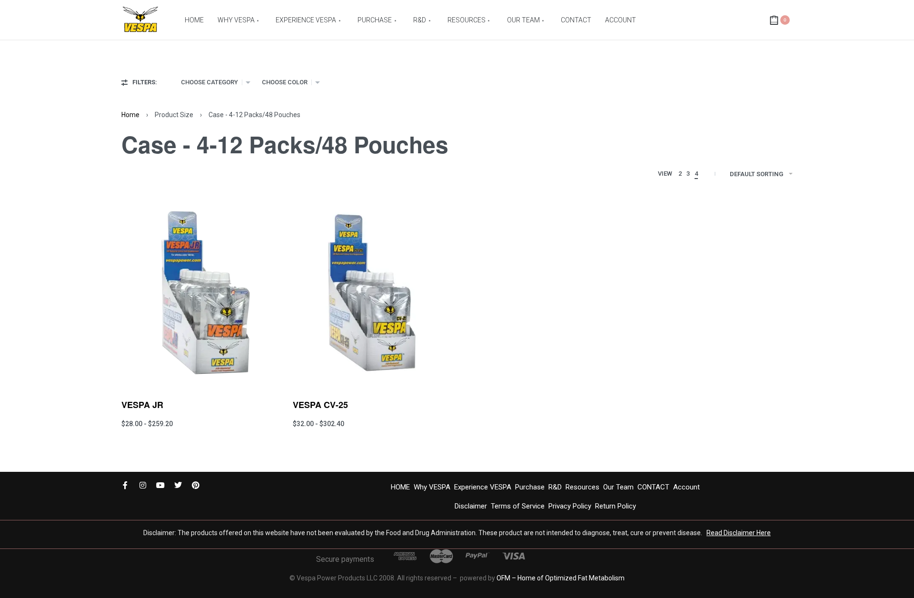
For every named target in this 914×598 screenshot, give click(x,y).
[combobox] (215, 82)
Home (130, 115)
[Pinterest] (195, 485)
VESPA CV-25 (320, 405)
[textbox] (209, 82)
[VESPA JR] (200, 292)
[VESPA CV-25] (371, 292)
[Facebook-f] (125, 485)
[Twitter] (178, 485)
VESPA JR (142, 405)
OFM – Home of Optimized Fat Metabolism (561, 578)
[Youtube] (160, 485)
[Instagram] (143, 485)
